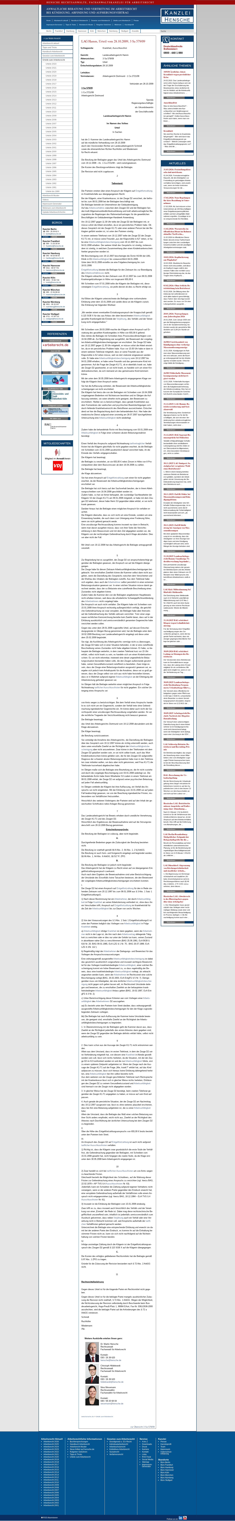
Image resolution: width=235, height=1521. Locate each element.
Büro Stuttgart (166, 1480)
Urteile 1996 (51, 167)
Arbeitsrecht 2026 (51, 1442)
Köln (92, 31)
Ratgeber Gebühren (103, 25)
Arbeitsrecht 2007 (51, 1490)
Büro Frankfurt (167, 1465)
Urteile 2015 (51, 92)
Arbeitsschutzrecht (117, 1447)
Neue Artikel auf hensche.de (82, 1449)
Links (144, 1454)
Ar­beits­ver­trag (128, 934)
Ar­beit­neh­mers (92, 601)
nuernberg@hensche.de (55, 307)
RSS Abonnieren (50, 1518)
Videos (46, 200)
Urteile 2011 (51, 108)
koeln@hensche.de (53, 282)
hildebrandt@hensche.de (112, 1382)
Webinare (117, 25)
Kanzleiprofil (129, 25)
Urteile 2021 (51, 68)
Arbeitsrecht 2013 (51, 1475)
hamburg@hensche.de (55, 258)
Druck (144, 1447)
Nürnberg (113, 31)
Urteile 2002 (51, 143)
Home (48, 20)
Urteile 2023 (51, 64)
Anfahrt (45, 237)
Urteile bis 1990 (52, 191)
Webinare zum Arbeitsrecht (54, 208)
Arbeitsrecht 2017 (51, 1464)
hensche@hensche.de (111, 1360)
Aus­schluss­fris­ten (111, 687)
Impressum (165, 1449)
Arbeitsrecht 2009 (51, 1485)
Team (163, 1447)
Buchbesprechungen (79, 1442)
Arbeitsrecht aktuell (61, 20)
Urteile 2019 (51, 76)
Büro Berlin (165, 1462)
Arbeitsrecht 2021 (51, 1454)
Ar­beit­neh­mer (114, 582)
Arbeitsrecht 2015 (51, 1470)
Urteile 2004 (51, 136)
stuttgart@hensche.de (54, 319)
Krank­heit (97, 902)
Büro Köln (165, 1472)
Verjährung (121, 319)
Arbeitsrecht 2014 (51, 1472)
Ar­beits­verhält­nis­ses (94, 273)
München (102, 31)
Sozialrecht (114, 1452)
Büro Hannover (167, 1470)
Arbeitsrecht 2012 (51, 1477)
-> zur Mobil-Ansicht (51, 38)
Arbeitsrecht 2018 (51, 1462)
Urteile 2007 (51, 124)
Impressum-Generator (54, 25)
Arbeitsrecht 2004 (51, 1498)
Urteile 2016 (51, 88)
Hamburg (70, 31)
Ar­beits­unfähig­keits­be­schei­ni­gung (104, 242)
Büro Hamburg (167, 1467)
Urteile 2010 (51, 112)
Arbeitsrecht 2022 (51, 1452)
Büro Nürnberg (167, 1478)
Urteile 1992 (51, 183)
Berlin (48, 31)
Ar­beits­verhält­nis (97, 208)
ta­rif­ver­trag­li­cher (137, 443)
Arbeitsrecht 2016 (51, 1467)
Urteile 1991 (51, 187)
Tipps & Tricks (71, 25)
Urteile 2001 (51, 147)
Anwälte (135, 31)
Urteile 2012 (51, 104)
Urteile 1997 (51, 163)
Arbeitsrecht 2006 (51, 1493)
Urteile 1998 (51, 159)
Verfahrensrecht (116, 1454)
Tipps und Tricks (50, 47)
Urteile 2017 (51, 84)
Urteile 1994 (51, 175)
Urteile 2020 (51, 72)
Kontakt (145, 1452)
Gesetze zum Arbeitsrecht (100, 20)
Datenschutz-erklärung (166, 1453)
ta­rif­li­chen (111, 1171)
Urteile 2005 (51, 132)
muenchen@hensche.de (55, 294)
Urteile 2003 (51, 140)
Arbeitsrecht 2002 (51, 1503)
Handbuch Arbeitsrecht (79, 20)
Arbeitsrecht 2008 (51, 1487)
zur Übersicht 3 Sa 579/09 (142, 1427)
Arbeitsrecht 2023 (51, 1449)
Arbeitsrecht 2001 (51, 1505)
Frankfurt (59, 31)
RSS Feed (146, 1457)
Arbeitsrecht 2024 (51, 1447)
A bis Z (145, 1442)
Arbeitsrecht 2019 (51, 1459)
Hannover (82, 31)
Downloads (147, 1444)
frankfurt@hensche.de (54, 246)
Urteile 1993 (51, 179)
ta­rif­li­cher (98, 687)
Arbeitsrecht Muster (86, 25)
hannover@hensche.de (55, 270)
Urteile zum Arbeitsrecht (121, 20)
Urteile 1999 (51, 155)
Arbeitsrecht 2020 (51, 1457)
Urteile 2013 (51, 100)
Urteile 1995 (51, 171)
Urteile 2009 (51, 116)
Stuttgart (124, 31)
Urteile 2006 (51, 128)
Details (54, 237)
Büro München (167, 1475)
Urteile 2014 (51, 96)
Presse (136, 20)
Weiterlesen (171, 97)
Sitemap (145, 1462)
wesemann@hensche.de (112, 1403)
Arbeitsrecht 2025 (51, 1444)
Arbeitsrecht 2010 (51, 1482)
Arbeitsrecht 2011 (51, 1480)
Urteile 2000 (51, 151)
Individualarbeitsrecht (118, 1444)
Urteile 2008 (51, 120)
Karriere (145, 1449)
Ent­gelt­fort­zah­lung (144, 191)
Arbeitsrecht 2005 (51, 1495)
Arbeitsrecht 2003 (51, 1500)
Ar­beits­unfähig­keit (100, 259)
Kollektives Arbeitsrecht (119, 1449)
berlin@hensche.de (53, 234)
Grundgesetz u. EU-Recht (120, 1442)
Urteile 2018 (51, 80)
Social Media (147, 1459)
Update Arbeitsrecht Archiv (54, 212)
